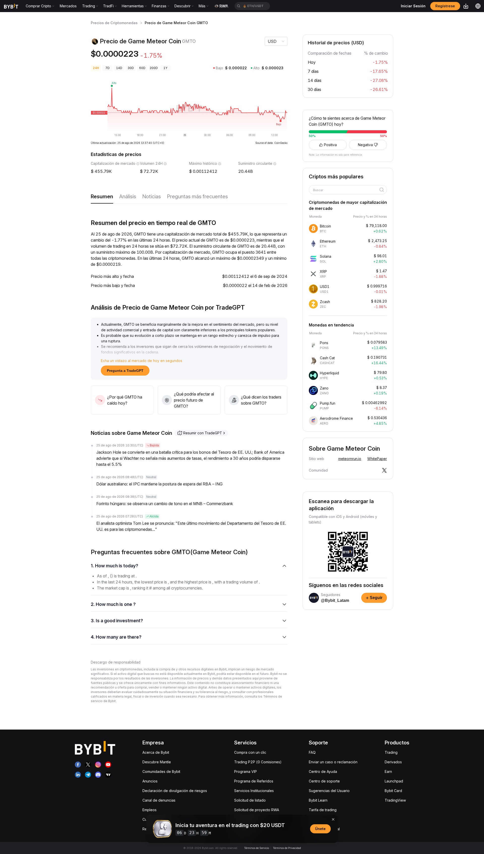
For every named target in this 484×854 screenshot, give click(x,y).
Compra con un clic (250, 752)
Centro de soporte (324, 781)
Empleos (149, 810)
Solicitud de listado (250, 800)
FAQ (312, 752)
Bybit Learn (318, 800)
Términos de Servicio (256, 847)
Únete (320, 829)
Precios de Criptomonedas (114, 23)
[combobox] (346, 190)
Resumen (102, 196)
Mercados (68, 6)
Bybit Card (393, 791)
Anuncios (150, 781)
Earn (388, 771)
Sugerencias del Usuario (329, 791)
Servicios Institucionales (254, 791)
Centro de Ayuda (323, 771)
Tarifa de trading (323, 810)
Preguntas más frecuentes (197, 196)
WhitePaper (377, 458)
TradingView (395, 800)
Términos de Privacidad (287, 847)
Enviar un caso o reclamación (333, 762)
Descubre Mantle (156, 762)
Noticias (151, 196)
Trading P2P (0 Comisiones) (258, 762)
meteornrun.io (349, 458)
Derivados (393, 762)
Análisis (127, 196)
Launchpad (394, 781)
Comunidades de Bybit (161, 771)
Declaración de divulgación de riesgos (174, 791)
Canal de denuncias (158, 800)
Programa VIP (245, 771)
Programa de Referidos (253, 781)
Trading (391, 752)
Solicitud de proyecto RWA (256, 810)
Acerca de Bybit (155, 752)
